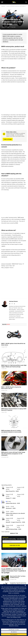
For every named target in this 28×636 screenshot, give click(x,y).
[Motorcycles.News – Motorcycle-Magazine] (14, 2)
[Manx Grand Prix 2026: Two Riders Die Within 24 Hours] (5, 577)
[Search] (26, 2)
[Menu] (2, 2)
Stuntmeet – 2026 (10, 508)
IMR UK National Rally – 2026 (13, 529)
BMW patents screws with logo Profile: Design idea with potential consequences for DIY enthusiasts (13, 454)
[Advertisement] (14, 98)
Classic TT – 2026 (10, 498)
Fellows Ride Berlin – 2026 (13, 503)
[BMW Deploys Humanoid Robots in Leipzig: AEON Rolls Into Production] (14, 400)
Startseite (3, 6)
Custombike (4, 566)
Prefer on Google (8, 139)
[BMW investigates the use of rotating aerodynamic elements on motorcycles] (14, 422)
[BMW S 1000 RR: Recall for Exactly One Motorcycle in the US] (14, 378)
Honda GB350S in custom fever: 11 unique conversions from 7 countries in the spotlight (13, 570)
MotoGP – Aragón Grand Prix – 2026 (15, 522)
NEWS (3, 16)
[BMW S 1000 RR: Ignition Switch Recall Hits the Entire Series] (14, 335)
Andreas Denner (6, 27)
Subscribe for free (15, 545)
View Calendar (5, 531)
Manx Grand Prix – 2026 (12, 491)
